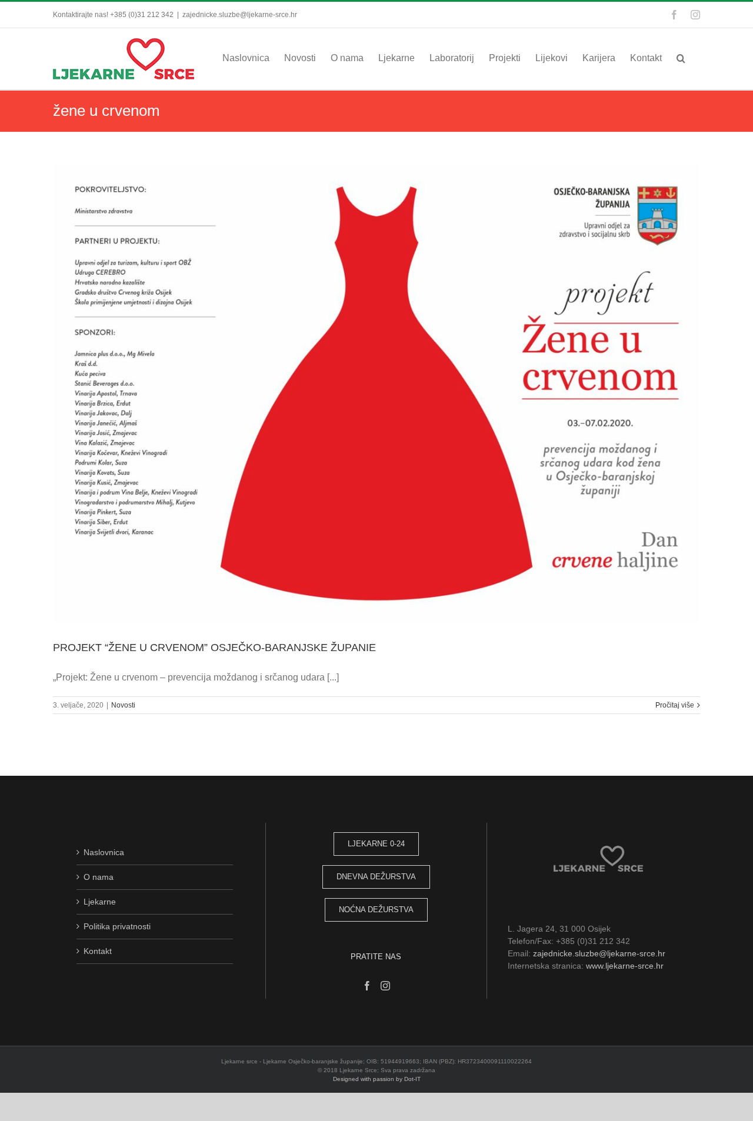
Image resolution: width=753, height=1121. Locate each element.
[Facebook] (367, 985)
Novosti (123, 705)
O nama (99, 877)
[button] (681, 57)
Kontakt (98, 951)
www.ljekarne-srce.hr (625, 965)
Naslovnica (104, 852)
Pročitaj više (674, 705)
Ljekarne (100, 901)
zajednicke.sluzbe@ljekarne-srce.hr (239, 15)
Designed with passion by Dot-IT (377, 1079)
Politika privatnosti (117, 926)
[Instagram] (385, 985)
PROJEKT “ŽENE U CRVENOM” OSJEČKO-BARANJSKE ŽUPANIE (214, 647)
